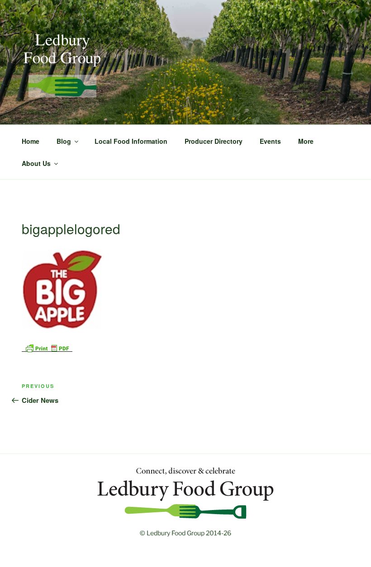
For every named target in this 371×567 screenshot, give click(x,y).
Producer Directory (214, 141)
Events (270, 141)
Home (30, 141)
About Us (36, 163)
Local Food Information (131, 141)
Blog (64, 141)
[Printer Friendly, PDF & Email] (47, 347)
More (306, 141)
